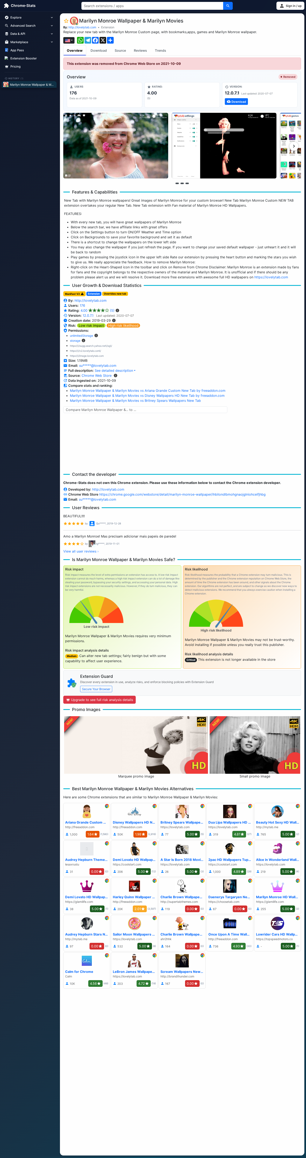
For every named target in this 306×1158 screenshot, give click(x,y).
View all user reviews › (81, 551)
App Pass (17, 50)
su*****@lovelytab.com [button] (97, 365)
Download (99, 50)
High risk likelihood (123, 325)
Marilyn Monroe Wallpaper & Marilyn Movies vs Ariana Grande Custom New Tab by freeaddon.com (147, 390)
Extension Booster (23, 58)
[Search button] (228, 6)
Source (120, 50)
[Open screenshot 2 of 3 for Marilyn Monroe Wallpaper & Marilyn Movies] (224, 145)
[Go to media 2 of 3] (182, 183)
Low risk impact (91, 325)
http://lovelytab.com (82, 27)
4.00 (97, 310)
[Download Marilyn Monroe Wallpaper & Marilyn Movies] (259, 94)
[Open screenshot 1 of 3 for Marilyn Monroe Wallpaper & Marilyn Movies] (115, 145)
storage (75, 340)
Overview (75, 50)
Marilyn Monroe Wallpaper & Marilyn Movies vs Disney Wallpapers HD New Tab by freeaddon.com (147, 395)
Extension (107, 27)
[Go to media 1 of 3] (177, 183)
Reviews (140, 50)
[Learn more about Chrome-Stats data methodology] (115, 375)
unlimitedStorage (81, 335)
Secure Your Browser (96, 689)
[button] (290, 6)
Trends (160, 50)
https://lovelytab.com (271, 277)
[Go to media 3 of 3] (187, 183)
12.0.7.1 (88, 315)
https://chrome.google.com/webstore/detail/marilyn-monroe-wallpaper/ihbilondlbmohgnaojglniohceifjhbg (182, 494)
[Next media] (294, 146)
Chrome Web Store (97, 375)
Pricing (15, 66)
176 (82, 305)
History (16, 78)
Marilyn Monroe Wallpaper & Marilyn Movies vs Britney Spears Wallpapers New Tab (135, 400)
